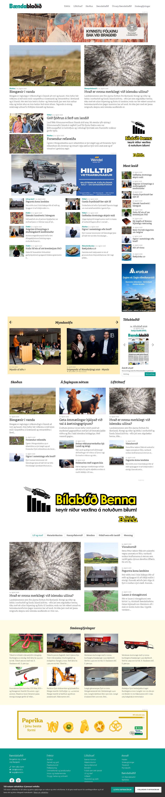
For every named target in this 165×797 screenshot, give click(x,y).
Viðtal (49, 115)
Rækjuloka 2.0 (89, 248)
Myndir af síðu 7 (17, 369)
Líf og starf (30, 199)
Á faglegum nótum (74, 382)
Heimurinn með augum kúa (89, 462)
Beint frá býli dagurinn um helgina (143, 231)
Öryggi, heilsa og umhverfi (57, 776)
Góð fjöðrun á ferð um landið (68, 118)
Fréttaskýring (52, 768)
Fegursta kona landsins (37, 201)
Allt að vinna (138, 247)
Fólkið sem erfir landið (93, 771)
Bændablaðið (102, 6)
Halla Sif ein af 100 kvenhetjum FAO (43, 248)
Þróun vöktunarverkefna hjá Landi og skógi (90, 445)
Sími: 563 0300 (18, 767)
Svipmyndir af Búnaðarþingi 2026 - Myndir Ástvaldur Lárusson (88, 371)
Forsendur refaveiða (61, 139)
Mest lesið (130, 166)
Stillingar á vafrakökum (148, 789)
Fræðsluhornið (52, 765)
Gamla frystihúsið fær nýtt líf (96, 201)
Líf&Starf (77, 6)
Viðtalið (87, 776)
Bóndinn (87, 768)
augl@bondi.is (17, 772)
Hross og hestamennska (56, 773)
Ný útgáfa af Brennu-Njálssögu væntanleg (142, 222)
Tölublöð (125, 765)
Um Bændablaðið (128, 777)
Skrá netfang (150, 374)
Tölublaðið (131, 319)
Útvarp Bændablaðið (122, 6)
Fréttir (67, 6)
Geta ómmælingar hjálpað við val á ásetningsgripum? (80, 422)
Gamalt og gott (53, 762)
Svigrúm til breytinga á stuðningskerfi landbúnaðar (40, 230)
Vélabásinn (88, 782)
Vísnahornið (132, 443)
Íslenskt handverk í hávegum (40, 215)
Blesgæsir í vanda (22, 92)
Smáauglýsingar (142, 6)
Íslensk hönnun (90, 760)
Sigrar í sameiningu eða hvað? (97, 229)
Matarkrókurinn (88, 246)
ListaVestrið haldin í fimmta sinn (138, 621)
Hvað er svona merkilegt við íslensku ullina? (116, 92)
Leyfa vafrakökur (122, 790)
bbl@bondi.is (17, 770)
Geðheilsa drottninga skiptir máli (98, 215)
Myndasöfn (63, 322)
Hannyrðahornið (90, 88)
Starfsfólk (125, 780)
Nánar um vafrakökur (41, 792)
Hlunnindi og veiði (91, 779)
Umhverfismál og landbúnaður (59, 771)
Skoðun (89, 6)
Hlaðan (124, 760)
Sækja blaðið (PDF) (138, 331)
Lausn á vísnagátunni (134, 594)
